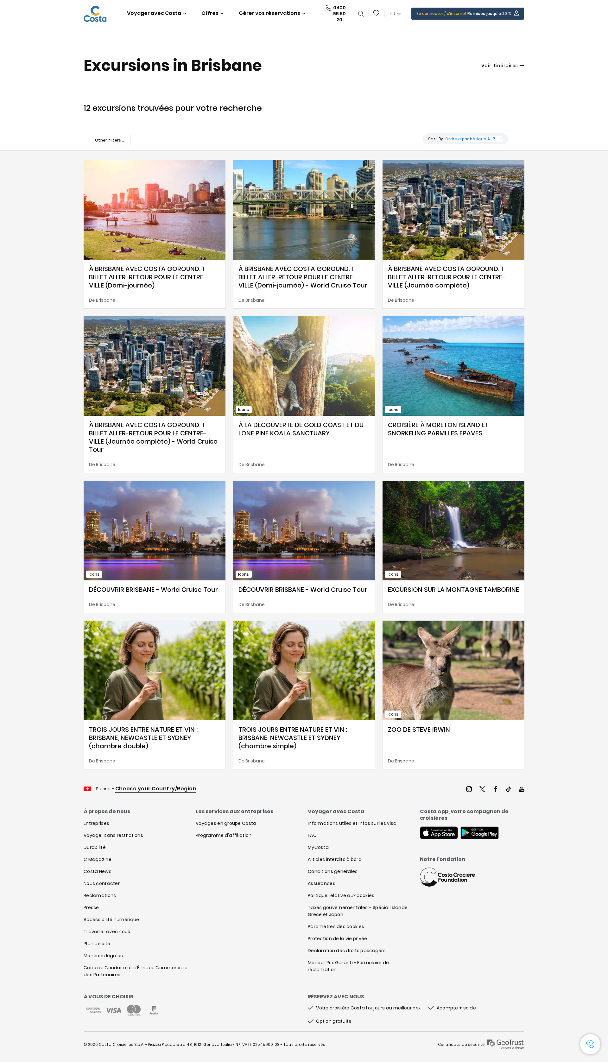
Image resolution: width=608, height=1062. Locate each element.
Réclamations (100, 895)
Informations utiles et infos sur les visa (352, 823)
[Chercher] (361, 13)
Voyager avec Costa (154, 13)
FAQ (312, 835)
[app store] (439, 833)
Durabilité (95, 847)
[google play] (479, 833)
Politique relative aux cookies (341, 895)
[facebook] (495, 789)
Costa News (97, 871)
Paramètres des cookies (336, 926)
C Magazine (97, 859)
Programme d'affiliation (223, 835)
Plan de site (97, 943)
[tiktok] (508, 789)
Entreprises (96, 823)
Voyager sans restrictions (113, 835)
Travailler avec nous (107, 931)
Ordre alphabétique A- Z (470, 139)
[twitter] (482, 789)
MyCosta (318, 847)
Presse (91, 907)
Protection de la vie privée (337, 938)
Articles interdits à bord (335, 859)
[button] (376, 13)
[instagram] (469, 789)
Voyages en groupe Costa (226, 823)
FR (393, 13)
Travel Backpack (376, 13)
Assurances (321, 883)
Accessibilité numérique (111, 919)
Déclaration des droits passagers (347, 950)
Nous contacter (102, 883)
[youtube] (521, 789)
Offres (209, 13)
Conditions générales (333, 871)
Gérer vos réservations (269, 13)
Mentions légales (103, 955)
